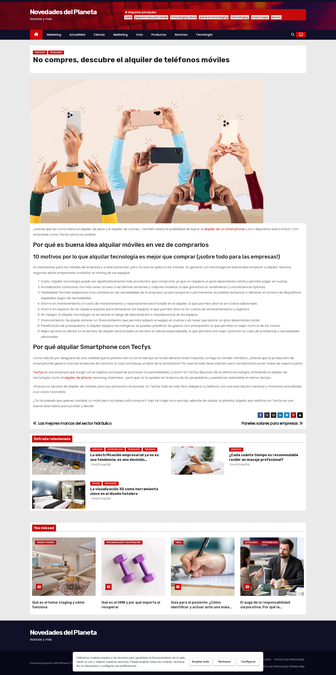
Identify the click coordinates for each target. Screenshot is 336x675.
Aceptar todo (200, 661)
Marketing (54, 35)
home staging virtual (183, 17)
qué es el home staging (214, 17)
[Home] (36, 35)
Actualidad (77, 35)
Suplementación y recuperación (123, 542)
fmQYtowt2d (101, 464)
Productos (158, 35)
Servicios (181, 35)
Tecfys (38, 372)
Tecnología (204, 35)
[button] (292, 34)
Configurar (248, 661)
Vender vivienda (45, 542)
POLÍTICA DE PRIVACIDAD (289, 659)
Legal (179, 542)
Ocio (139, 35)
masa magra (260, 17)
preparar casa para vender (151, 17)
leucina (276, 17)
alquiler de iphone (77, 377)
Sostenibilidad (115, 449)
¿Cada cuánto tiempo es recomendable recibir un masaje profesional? (263, 457)
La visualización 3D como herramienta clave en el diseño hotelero (124, 491)
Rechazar (224, 661)
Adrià (128, 17)
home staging (239, 17)
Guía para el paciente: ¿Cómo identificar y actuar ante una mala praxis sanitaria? (200, 607)
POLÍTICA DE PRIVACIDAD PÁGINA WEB (281, 666)
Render (96, 483)
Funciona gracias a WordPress (49, 663)
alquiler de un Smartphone (224, 229)
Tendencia (150, 449)
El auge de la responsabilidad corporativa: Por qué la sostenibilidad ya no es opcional (267, 607)
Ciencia (99, 35)
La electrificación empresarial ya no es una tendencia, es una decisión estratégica (124, 459)
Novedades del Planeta (63, 12)
